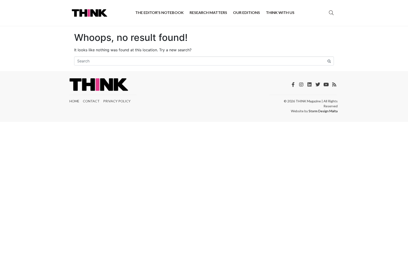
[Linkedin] (309, 84)
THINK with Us (280, 12)
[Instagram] (301, 84)
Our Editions (246, 12)
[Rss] (334, 84)
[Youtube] (326, 84)
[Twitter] (317, 84)
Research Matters (208, 12)
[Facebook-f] (293, 84)
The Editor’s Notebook (159, 12)
